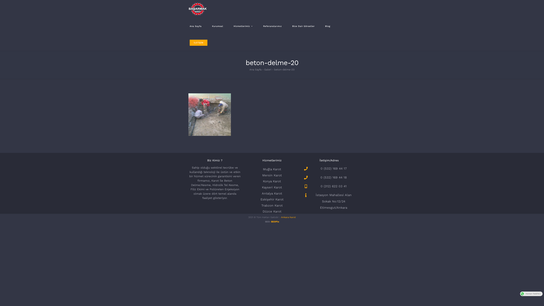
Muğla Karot (272, 169)
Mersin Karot (272, 175)
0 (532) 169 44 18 (333, 177)
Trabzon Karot (272, 205)
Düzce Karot (272, 211)
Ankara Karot (288, 217)
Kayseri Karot (272, 187)
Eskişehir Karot (272, 199)
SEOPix (275, 221)
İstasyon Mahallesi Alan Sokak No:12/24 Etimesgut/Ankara (334, 201)
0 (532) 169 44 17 (334, 168)
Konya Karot (272, 181)
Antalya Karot (272, 193)
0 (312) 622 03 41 (334, 186)
